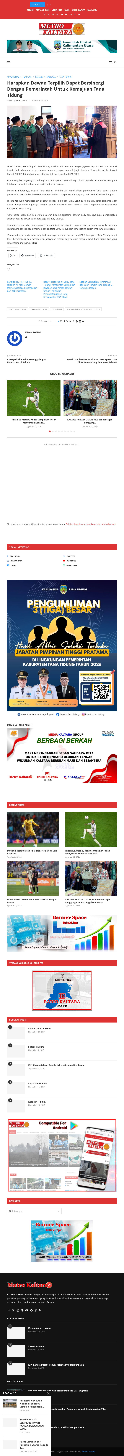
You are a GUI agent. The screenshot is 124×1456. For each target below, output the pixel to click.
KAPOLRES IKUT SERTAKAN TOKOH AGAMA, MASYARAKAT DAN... (32, 1424)
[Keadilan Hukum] (16, 1106)
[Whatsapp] (75, 14)
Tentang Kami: (42, 10)
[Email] (66, 14)
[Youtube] (62, 14)
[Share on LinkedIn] (70, 321)
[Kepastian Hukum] (16, 1088)
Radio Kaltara (78, 10)
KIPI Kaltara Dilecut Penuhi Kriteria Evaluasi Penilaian (56, 1065)
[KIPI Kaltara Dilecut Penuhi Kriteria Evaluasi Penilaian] (16, 1070)
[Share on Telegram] (77, 321)
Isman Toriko (21, 100)
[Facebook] (44, 14)
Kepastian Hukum (37, 1083)
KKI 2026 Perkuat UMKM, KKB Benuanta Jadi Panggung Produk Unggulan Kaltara (88, 901)
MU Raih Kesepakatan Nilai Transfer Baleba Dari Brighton (32, 852)
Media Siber (57, 10)
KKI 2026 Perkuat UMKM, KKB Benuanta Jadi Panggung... (90, 421)
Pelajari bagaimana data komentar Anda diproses (91, 524)
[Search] (115, 62)
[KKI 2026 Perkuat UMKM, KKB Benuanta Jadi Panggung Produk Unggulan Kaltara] (90, 397)
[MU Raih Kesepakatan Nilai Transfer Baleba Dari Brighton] (33, 829)
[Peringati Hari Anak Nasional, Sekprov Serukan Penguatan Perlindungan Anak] (10, 1403)
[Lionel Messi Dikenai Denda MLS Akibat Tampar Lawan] (33, 878)
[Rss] (79, 14)
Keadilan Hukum (37, 1101)
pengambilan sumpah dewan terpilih (83, 309)
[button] (47, 4)
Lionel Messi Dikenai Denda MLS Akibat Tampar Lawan (32, 901)
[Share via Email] (83, 321)
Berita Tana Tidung (17, 309)
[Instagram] (53, 14)
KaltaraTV (92, 10)
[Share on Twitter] (67, 321)
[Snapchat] (71, 14)
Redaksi (30, 10)
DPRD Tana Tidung (39, 309)
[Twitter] (49, 14)
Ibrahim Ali (57, 309)
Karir (66, 10)
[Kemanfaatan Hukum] (16, 1033)
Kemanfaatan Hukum (39, 1028)
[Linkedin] (57, 14)
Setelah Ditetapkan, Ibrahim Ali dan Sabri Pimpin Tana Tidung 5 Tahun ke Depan (96, 284)
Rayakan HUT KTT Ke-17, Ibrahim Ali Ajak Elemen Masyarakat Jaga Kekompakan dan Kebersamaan (22, 286)
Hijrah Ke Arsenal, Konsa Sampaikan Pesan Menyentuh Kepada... (62, 4)
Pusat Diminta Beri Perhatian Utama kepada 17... (34, 1444)
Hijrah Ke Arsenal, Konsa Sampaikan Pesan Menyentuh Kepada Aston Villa (87, 852)
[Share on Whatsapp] (73, 321)
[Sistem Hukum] (16, 1051)
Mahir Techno (88, 1451)
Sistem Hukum (36, 1046)
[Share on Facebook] (64, 321)
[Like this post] (61, 321)
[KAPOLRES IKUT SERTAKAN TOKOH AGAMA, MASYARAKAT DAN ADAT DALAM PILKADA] (10, 1422)
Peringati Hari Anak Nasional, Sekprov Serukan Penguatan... (32, 1403)
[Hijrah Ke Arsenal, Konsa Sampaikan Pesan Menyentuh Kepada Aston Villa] (33, 397)
